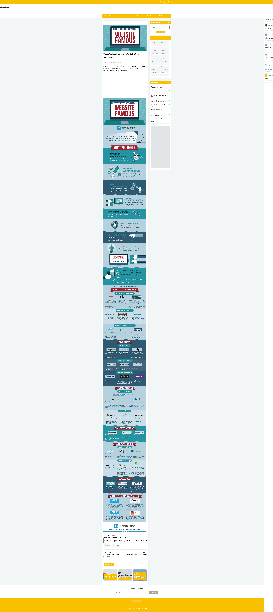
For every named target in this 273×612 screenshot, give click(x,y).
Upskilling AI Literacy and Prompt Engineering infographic (158, 86)
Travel (162, 72)
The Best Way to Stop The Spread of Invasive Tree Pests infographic (159, 100)
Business (139, 15)
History (153, 61)
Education (163, 50)
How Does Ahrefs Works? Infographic (156, 110)
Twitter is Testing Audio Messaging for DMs (159, 96)
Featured (107, 15)
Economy (154, 50)
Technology (129, 15)
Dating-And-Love (165, 47)
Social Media (150, 15)
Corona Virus (154, 47)
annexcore (114, 535)
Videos (153, 74)
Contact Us (121, 2)
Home (104, 2)
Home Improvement (165, 61)
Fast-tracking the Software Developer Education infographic (158, 91)
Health (161, 15)
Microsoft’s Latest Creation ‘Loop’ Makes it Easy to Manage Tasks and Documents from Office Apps (139, 576)
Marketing (154, 66)
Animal (153, 42)
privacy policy (136, 601)
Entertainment (155, 53)
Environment (164, 53)
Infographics (107, 545)
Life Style (163, 64)
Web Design (163, 74)
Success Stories (164, 69)
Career (162, 45)
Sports (153, 69)
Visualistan (137, 608)
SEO (113, 545)
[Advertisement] (125, 84)
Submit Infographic (112, 2)
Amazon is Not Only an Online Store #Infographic (125, 578)
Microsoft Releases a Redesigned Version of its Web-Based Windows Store (110, 577)
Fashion (153, 56)
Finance (163, 56)
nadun (269, 65)
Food (153, 58)
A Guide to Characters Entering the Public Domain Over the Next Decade (159, 120)
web (118, 545)
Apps (162, 42)
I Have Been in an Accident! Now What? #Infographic (158, 115)
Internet (153, 64)
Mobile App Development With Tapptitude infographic (158, 105)
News (118, 15)
